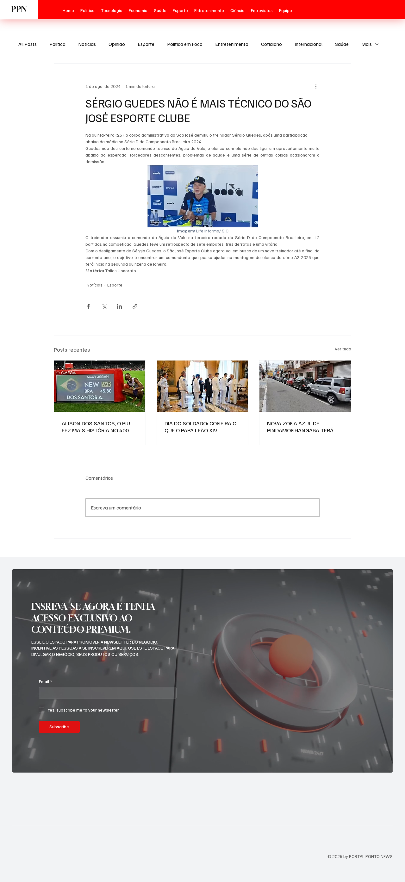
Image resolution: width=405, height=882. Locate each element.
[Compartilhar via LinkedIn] (119, 306)
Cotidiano (271, 44)
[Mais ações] (316, 86)
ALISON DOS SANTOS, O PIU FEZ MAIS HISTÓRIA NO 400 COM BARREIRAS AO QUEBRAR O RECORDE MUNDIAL (98, 427)
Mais (366, 44)
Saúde (342, 44)
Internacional (308, 44)
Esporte (146, 44)
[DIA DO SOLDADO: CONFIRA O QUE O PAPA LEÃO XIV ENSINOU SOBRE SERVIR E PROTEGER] (202, 386)
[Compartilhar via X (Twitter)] (104, 306)
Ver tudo (343, 348)
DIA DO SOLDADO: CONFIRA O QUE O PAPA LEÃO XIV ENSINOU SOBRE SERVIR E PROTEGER (200, 427)
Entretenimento (231, 44)
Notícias (87, 44)
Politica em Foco (184, 44)
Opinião (117, 44)
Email (45, 681)
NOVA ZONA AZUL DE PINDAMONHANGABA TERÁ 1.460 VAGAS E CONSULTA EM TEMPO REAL (303, 427)
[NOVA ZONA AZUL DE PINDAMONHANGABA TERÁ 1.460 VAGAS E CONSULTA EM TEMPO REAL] (305, 386)
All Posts (27, 44)
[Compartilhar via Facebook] (88, 306)
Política (57, 44)
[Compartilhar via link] (135, 306)
